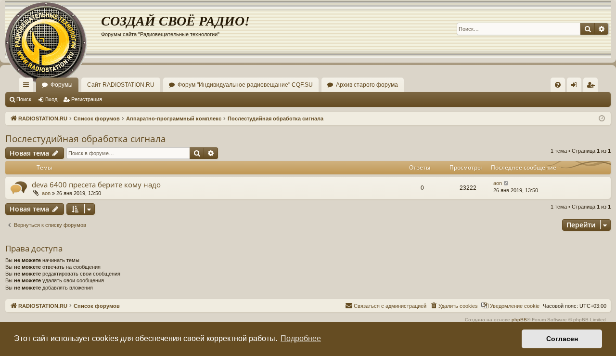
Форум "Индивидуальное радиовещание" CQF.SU (245, 84)
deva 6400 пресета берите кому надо (96, 184)
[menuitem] (558, 85)
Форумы (62, 84)
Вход (51, 99)
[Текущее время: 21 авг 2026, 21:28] (602, 118)
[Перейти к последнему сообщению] (506, 183)
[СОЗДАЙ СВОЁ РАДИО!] (53, 29)
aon (46, 193)
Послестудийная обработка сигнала (85, 138)
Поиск (23, 99)
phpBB (519, 319)
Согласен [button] (562, 339)
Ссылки (28, 86)
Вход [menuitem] (576, 86)
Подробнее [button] (301, 338)
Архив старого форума (367, 84)
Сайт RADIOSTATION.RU (120, 84)
